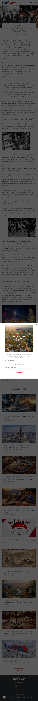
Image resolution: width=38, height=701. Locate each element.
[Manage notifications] (4, 697)
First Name (19, 357)
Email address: (19, 364)
